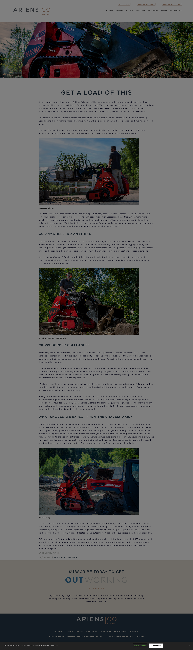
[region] (96, 646)
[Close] (189, 645)
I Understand (156, 646)
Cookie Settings (140, 646)
